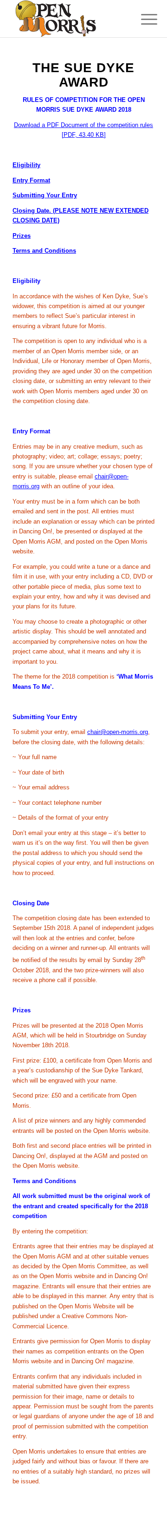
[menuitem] (142, 19)
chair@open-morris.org (117, 731)
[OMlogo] (69, 18)
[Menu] (142, 19)
